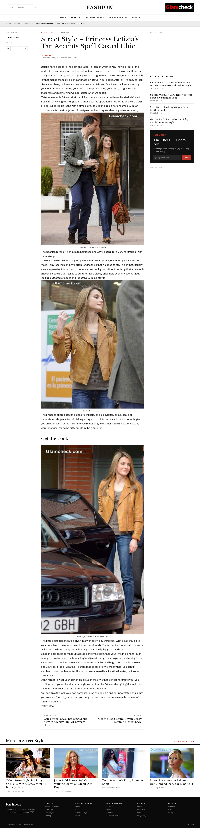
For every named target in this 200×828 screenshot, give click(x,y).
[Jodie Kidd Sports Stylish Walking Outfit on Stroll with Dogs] (76, 762)
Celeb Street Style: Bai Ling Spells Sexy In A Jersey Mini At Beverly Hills (26, 784)
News (77, 806)
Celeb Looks (49, 809)
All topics (171, 813)
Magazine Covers (52, 806)
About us (171, 806)
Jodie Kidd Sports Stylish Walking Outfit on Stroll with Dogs (73, 784)
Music (77, 816)
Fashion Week (112, 816)
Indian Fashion (118, 18)
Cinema (109, 813)
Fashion (100, 7)
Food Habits (142, 809)
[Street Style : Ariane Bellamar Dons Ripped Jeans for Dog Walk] (172, 762)
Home (63, 18)
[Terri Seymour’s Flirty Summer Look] (124, 762)
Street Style (28, 23)
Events (78, 809)
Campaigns (49, 813)
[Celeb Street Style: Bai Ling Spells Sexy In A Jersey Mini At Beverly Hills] (28, 762)
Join (186, 157)
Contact (171, 809)
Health (136, 18)
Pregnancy (141, 816)
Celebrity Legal (81, 813)
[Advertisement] (172, 52)
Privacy (191, 824)
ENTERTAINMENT (95, 18)
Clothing (48, 816)
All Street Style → (184, 741)
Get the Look (13, 38)
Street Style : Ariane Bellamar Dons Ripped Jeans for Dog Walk (171, 782)
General (140, 806)
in (8, 49)
